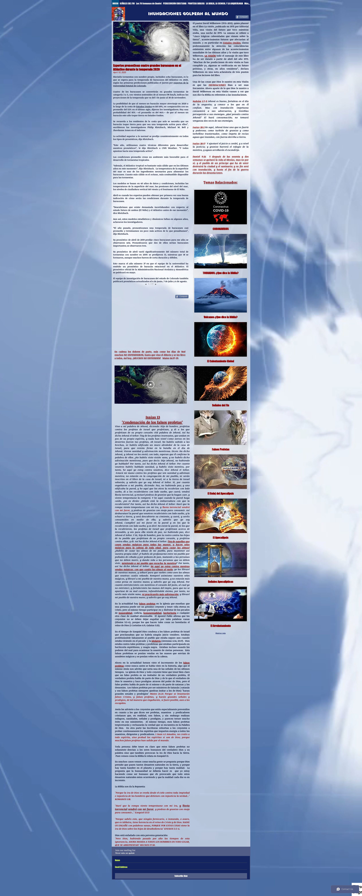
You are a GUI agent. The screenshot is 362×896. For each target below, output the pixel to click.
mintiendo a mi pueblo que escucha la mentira (149, 563)
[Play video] (150, 384)
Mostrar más (221, 633)
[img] (220, 475)
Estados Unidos (144, 106)
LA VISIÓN (210, 55)
